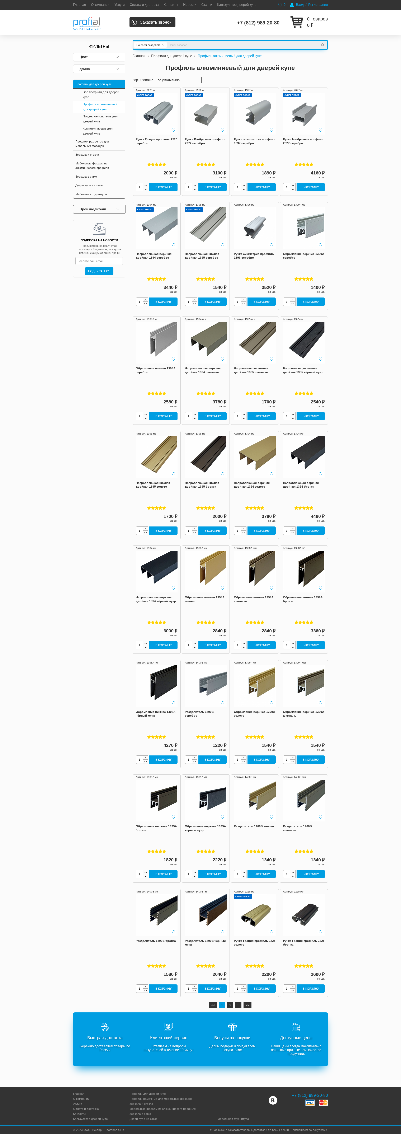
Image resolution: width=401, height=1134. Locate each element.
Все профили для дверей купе (101, 94)
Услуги (119, 4)
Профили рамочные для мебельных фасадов (160, 1098)
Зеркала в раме (140, 1113)
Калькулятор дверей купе (236, 4)
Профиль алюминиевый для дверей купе (100, 106)
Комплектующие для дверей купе (98, 131)
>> (247, 1005)
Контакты (171, 4)
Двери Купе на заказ (143, 1118)
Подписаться (99, 271)
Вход (300, 4)
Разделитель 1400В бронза (156, 940)
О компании (100, 4)
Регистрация (318, 4)
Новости (189, 4)
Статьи (206, 4)
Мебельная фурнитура (233, 1118)
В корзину (163, 187)
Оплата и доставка (144, 4)
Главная (79, 4)
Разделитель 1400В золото (254, 826)
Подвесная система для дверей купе (100, 118)
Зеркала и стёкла (141, 1103)
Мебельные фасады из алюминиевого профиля (162, 1108)
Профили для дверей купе (171, 56)
